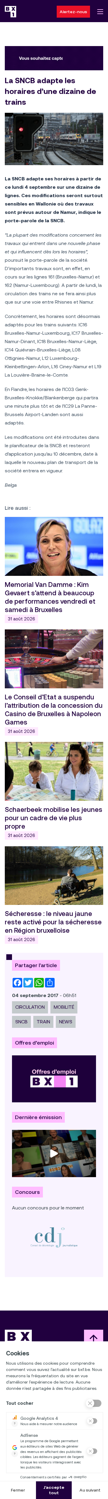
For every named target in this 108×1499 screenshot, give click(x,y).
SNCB (21, 1021)
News (65, 1021)
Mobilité (64, 1007)
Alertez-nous (73, 12)
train (43, 1021)
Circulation (30, 1007)
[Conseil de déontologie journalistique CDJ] (54, 1237)
